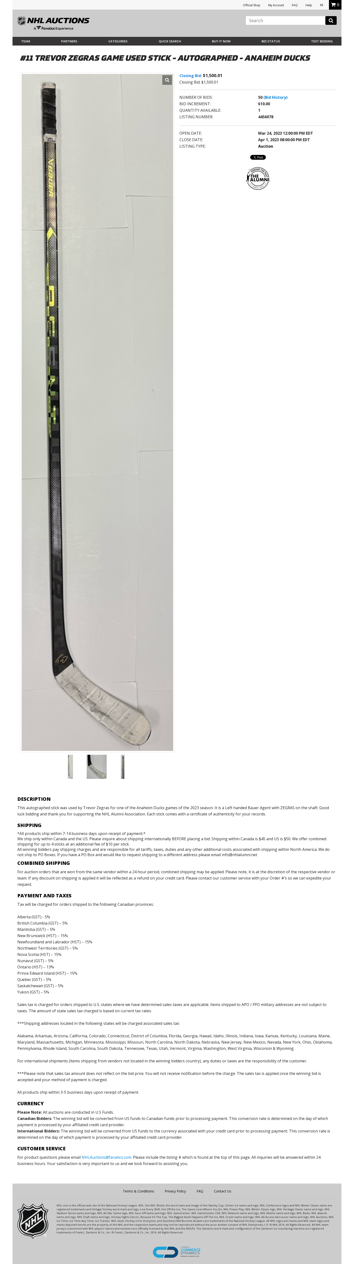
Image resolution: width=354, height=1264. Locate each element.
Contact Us (222, 1191)
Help (309, 5)
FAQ (295, 5)
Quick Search (170, 41)
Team (25, 41)
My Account (276, 5)
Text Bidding (322, 41)
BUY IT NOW (221, 41)
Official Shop (251, 5)
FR (321, 5)
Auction (265, 146)
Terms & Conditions (138, 1191)
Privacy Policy (175, 1191)
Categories (118, 41)
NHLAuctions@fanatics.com (106, 1157)
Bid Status (271, 41)
